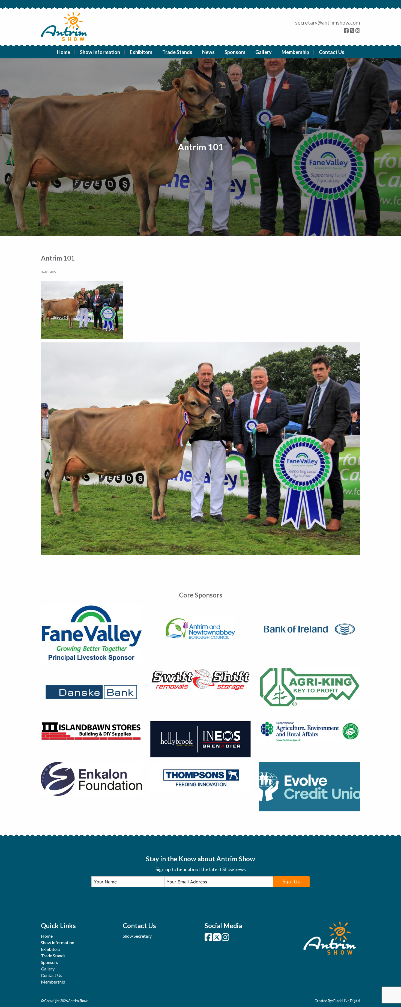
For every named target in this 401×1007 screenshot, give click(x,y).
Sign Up (291, 881)
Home (63, 52)
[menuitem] (64, 52)
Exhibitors (141, 52)
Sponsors (235, 52)
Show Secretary (137, 936)
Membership (295, 52)
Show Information (100, 52)
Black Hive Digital (346, 1001)
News (208, 52)
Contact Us (331, 52)
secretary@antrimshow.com (327, 22)
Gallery (263, 52)
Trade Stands (177, 52)
